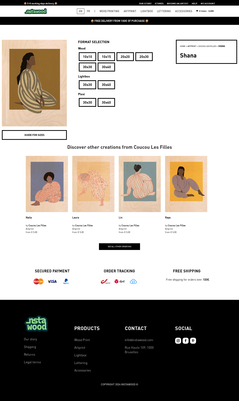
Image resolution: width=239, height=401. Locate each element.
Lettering (80, 363)
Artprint (79, 347)
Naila (29, 217)
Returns (29, 354)
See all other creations (119, 246)
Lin (120, 217)
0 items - (206, 11)
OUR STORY (145, 3)
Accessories (82, 370)
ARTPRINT (130, 11)
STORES (159, 3)
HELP (194, 3)
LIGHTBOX (147, 11)
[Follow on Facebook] (186, 341)
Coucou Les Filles (207, 46)
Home (182, 46)
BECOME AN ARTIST (177, 3)
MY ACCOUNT (208, 3)
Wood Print (82, 340)
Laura (75, 217)
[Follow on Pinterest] (193, 341)
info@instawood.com (139, 340)
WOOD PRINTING (109, 11)
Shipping (30, 347)
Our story (30, 339)
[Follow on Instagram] (178, 341)
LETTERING (164, 11)
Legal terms (32, 362)
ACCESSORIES (183, 11)
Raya (167, 217)
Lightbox (80, 355)
